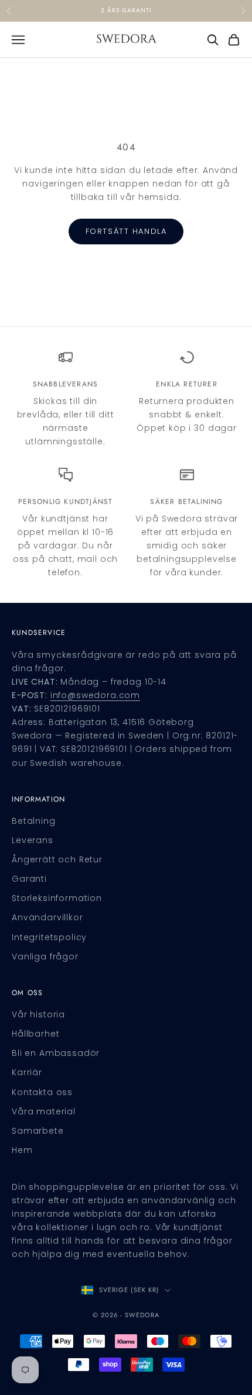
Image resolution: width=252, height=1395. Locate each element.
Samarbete (38, 1131)
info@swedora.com (95, 695)
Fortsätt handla (126, 231)
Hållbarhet (35, 1034)
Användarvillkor (47, 917)
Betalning (34, 821)
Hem (22, 1150)
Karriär (27, 1072)
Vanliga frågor (45, 956)
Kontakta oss (42, 1092)
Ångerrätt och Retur (57, 859)
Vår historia (38, 1014)
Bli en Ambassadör (56, 1053)
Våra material (44, 1111)
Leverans (32, 840)
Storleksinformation (57, 898)
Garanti (29, 879)
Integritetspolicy (49, 937)
